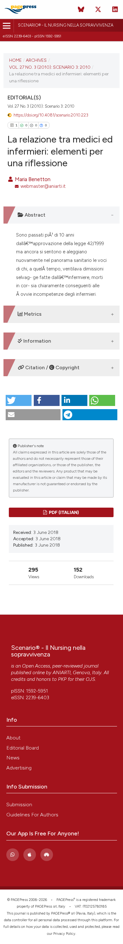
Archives (36, 60)
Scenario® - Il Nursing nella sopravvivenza (65, 25)
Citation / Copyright (51, 367)
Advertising (19, 768)
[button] (19, 400)
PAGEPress (64, 900)
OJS (90, 679)
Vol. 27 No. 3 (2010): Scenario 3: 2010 (50, 67)
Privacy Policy (64, 934)
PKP (62, 679)
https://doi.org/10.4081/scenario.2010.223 (51, 115)
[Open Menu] (7, 26)
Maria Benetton (32, 179)
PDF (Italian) (63, 512)
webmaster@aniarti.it (43, 186)
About (13, 738)
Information (36, 341)
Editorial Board (22, 748)
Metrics (32, 314)
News (13, 758)
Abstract (34, 215)
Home (15, 60)
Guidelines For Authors (32, 815)
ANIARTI (62, 672)
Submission (19, 804)
